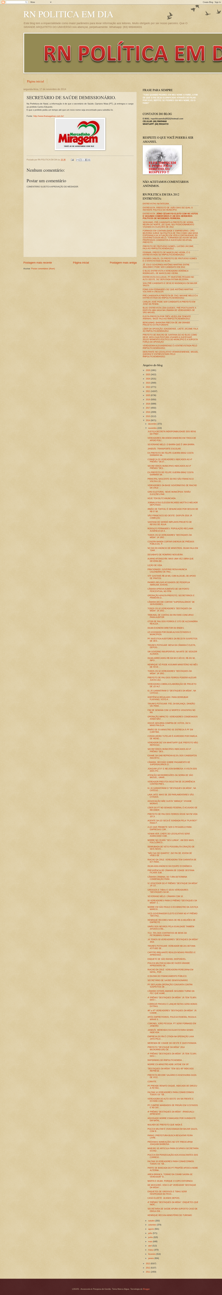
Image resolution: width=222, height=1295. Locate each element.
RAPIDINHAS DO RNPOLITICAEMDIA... (166, 1060)
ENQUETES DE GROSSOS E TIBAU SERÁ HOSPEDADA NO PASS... (167, 1192)
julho (150, 1233)
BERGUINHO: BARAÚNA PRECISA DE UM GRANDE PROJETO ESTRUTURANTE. (166, 323)
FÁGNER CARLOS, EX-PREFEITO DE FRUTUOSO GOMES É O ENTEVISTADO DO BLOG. (170, 259)
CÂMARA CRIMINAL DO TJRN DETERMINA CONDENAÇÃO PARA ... (167, 878)
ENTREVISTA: (170, 216)
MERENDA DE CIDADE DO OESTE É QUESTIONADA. (172, 1043)
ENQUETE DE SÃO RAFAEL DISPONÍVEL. (167, 959)
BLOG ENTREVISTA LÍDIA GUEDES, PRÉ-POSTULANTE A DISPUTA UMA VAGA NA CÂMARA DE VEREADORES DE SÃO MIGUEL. (169, 310)
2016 (148, 412)
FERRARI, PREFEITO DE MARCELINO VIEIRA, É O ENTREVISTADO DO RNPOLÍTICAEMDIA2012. (166, 253)
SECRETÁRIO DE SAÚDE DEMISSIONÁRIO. (168, 980)
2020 (148, 395)
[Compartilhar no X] (83, 159)
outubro (151, 1221)
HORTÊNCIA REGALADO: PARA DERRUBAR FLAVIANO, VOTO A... (168, 698)
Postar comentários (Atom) (43, 268)
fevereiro (152, 1254)
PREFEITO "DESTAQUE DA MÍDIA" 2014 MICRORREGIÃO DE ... (166, 1048)
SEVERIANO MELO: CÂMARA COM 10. (165, 896)
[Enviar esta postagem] (72, 160)
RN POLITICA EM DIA (68, 14)
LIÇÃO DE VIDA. (155, 565)
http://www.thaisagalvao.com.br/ (48, 116)
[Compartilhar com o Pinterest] (89, 159)
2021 (148, 391)
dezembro (152, 424)
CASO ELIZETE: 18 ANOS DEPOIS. (164, 1198)
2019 (148, 399)
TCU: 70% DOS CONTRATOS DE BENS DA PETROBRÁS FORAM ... (167, 934)
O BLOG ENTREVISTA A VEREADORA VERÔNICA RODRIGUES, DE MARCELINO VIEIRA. (165, 272)
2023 (148, 383)
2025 (148, 374)
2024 (148, 379)
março (151, 1250)
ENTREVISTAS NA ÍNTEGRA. (156, 204)
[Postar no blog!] (80, 159)
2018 (148, 404)
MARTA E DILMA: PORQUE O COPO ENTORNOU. (170, 1181)
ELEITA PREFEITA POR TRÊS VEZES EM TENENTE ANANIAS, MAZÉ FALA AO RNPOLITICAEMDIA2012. (167, 317)
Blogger (146, 1289)
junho (150, 1237)
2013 (148, 1263)
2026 (148, 370)
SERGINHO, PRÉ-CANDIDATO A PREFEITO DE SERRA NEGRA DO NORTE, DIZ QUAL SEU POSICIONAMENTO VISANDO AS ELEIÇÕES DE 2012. (168, 224)
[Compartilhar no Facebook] (86, 159)
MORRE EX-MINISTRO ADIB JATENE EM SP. (168, 1064)
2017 (148, 408)
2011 (148, 1272)
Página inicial (35, 81)
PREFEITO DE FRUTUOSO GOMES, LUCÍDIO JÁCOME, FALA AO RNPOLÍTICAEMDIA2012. (168, 247)
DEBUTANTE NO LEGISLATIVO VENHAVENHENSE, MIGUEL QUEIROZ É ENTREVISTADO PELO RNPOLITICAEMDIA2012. (170, 354)
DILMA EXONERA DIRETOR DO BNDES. (166, 628)
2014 (148, 420)
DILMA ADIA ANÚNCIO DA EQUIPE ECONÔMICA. (170, 866)
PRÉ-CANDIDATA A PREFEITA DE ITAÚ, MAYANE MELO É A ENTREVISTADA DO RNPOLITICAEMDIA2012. (170, 296)
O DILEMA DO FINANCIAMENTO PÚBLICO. (167, 976)
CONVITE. (152, 1081)
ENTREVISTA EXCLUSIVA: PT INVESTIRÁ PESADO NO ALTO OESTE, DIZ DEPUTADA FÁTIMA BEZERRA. (168, 278)
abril (150, 1246)
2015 (148, 416)
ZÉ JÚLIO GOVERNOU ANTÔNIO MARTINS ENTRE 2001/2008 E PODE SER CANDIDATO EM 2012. (166, 266)
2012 (148, 1268)
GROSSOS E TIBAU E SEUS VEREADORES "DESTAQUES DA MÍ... (168, 891)
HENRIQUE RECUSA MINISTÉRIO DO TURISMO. (170, 1215)
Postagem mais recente (37, 262)
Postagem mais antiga (123, 262)
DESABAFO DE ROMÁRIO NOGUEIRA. (165, 555)
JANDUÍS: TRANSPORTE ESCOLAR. (164, 449)
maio (150, 1241)
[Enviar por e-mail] (77, 159)
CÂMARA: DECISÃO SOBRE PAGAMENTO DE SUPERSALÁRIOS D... (169, 763)
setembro (152, 1225)
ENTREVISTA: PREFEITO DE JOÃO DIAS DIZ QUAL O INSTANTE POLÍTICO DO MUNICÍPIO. (168, 209)
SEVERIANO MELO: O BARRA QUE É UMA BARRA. (171, 444)
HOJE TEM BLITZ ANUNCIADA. (162, 498)
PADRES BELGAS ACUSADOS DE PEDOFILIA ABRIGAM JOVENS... (169, 583)
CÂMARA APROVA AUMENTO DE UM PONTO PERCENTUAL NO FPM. (168, 590)
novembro (152, 428)
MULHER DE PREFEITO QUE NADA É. (165, 1125)
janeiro (151, 1258)
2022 (148, 387)
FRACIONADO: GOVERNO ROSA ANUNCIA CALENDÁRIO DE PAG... (167, 570)
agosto (151, 1229)
